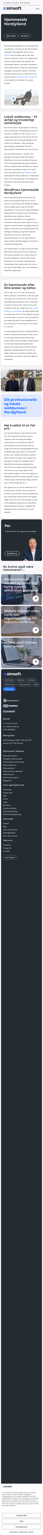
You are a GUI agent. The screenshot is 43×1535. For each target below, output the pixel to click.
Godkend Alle (21, 1515)
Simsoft (7, 55)
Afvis (21, 1521)
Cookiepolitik (13, 1532)
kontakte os (28, 173)
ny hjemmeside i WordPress (27, 77)
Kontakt (31, 1532)
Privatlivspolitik (23, 1532)
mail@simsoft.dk (12, 726)
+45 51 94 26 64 (11, 723)
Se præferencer (21, 1527)
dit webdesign (16, 311)
